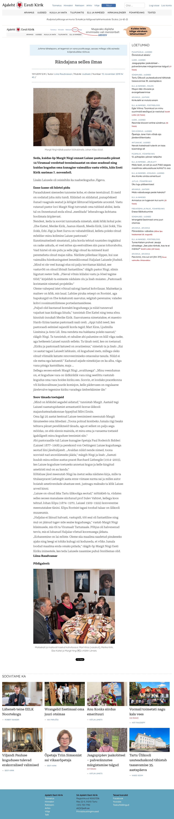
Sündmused (137, 75)
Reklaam (79, 5)
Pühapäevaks (136, 12)
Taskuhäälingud (121, 804)
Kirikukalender (117, 12)
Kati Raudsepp (138, 723)
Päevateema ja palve (141, 209)
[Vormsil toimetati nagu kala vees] (149, 705)
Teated (152, 12)
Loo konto (166, 5)
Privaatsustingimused (87, 811)
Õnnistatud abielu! (141, 55)
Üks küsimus (138, 131)
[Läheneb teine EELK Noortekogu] (22, 705)
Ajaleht (8, 4)
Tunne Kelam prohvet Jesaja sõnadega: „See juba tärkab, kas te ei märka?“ (151, 245)
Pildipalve (136, 154)
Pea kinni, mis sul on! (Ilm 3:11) (147, 257)
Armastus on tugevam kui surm (148, 200)
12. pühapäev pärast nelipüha (147, 156)
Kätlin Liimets (96, 720)
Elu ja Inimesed (95, 12)
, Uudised (148, 52)
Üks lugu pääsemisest (143, 184)
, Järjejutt (151, 162)
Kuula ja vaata (58, 12)
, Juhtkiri (145, 97)
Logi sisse (154, 5)
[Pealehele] (19, 7)
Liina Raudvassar (63, 74)
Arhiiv (89, 5)
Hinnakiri (68, 5)
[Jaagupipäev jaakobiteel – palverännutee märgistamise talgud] (107, 751)
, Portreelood (153, 105)
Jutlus (135, 181)
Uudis (134, 60)
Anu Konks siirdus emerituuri (146, 176)
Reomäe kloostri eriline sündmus (149, 122)
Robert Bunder (12, 720)
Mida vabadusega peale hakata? (148, 192)
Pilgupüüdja (138, 52)
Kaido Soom (137, 775)
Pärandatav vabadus (143, 231)
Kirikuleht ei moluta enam (145, 100)
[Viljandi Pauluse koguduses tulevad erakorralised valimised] (22, 751)
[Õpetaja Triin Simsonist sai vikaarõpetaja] (65, 751)
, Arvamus (145, 228)
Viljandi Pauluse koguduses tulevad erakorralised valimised (20, 760)
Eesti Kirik (34, 4)
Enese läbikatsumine (142, 211)
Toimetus (57, 5)
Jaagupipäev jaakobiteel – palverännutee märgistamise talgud (106, 760)
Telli (47, 814)
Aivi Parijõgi (52, 720)
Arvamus (29, 12)
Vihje (96, 5)
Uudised (41, 12)
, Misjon (149, 86)
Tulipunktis (77, 12)
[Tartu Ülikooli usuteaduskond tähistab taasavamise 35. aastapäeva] (149, 751)
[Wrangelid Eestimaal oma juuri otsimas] (65, 705)
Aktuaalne (137, 142)
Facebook (118, 798)
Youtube (117, 801)
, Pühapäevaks (148, 154)
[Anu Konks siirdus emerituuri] (107, 705)
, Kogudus (151, 173)
